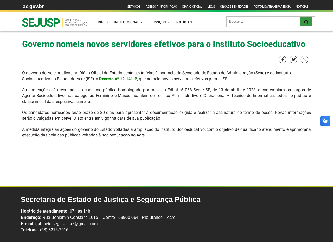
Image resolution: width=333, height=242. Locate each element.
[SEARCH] (264, 22)
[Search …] (306, 21)
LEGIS (211, 6)
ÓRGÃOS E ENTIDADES (234, 6)
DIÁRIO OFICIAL (192, 6)
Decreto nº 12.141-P (118, 79)
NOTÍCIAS (302, 6)
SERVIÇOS (133, 6)
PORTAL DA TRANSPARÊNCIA (272, 6)
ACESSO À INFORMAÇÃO (161, 6)
